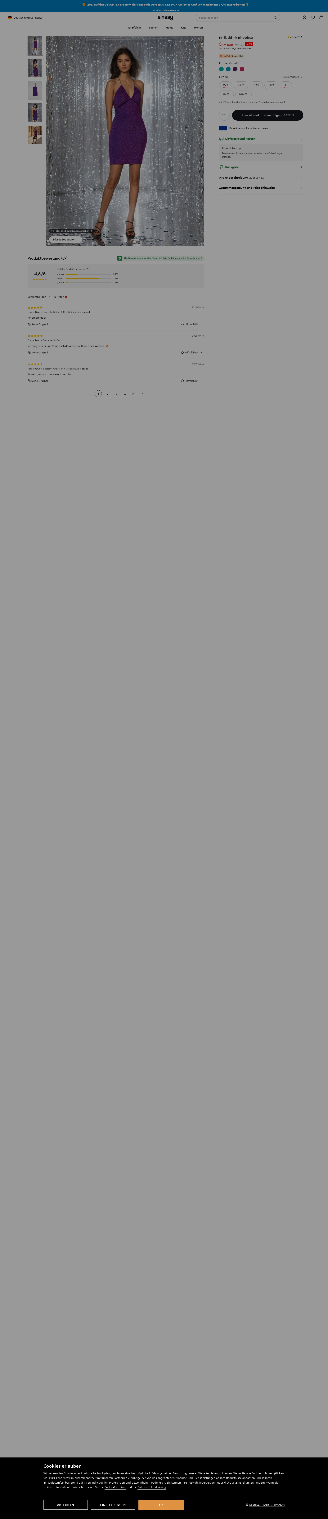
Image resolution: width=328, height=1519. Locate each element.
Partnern (119, 1478)
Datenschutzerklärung (151, 1487)
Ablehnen (65, 1505)
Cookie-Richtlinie (115, 1487)
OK (161, 1505)
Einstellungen (113, 1505)
